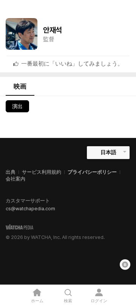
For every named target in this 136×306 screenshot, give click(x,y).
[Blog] (125, 264)
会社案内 (15, 179)
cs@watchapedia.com (30, 208)
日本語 (108, 152)
